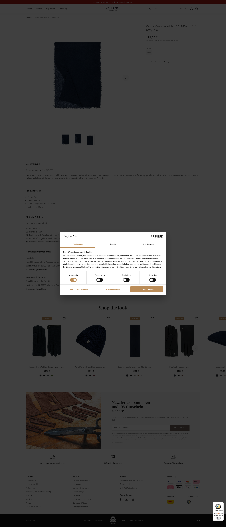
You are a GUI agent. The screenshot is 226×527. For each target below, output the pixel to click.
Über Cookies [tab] (148, 244)
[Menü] (222, 503)
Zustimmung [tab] (78, 244)
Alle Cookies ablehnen (79, 289)
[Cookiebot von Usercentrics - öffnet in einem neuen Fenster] (153, 236)
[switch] (99, 280)
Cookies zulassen (147, 289)
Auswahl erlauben (113, 289)
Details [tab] (113, 244)
